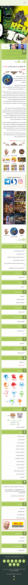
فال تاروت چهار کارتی (20, 452)
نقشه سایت (9, 574)
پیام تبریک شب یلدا (20, 518)
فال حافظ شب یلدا (20, 515)
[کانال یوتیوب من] (14, 564)
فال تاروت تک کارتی (20, 446)
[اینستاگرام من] (12, 561)
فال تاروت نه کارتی (20, 461)
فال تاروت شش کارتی (19, 458)
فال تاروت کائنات (20, 443)
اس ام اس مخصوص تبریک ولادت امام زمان (15, 257)
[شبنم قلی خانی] (6, 47)
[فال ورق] (8, 219)
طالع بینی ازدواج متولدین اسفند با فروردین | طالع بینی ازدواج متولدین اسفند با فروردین (14, 35)
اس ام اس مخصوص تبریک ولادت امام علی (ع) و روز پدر (14, 264)
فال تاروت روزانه (20, 436)
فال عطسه (22, 538)
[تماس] (8, 561)
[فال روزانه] (8, 197)
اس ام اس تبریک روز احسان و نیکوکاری (16, 268)
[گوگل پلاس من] (17, 564)
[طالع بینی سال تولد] (14, 420)
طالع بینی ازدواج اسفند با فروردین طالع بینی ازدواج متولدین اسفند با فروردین (16, 54)
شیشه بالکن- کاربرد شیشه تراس (17, 496)
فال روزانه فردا (21, 550)
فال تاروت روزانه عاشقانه (19, 471)
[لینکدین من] (10, 564)
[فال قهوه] (20, 208)
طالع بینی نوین (21, 541)
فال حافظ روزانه (21, 511)
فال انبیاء (22, 287)
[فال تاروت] (20, 197)
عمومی (17, 240)
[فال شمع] (8, 208)
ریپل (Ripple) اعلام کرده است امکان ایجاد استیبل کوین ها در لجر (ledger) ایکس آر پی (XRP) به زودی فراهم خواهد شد (15, 491)
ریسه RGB (22, 362)
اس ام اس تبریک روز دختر (19, 251)
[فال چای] (20, 219)
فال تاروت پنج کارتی (20, 455)
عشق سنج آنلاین (20, 353)
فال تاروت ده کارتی (20, 465)
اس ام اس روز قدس (20, 254)
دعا (23, 334)
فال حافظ (22, 508)
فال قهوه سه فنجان (20, 299)
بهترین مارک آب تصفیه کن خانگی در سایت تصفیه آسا (13, 486)
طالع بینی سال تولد (20, 427)
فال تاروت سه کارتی (20, 449)
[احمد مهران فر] (22, 47)
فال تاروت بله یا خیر (20, 474)
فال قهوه (22, 296)
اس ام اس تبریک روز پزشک (18, 260)
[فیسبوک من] (15, 561)
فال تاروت (22, 477)
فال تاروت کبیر (21, 439)
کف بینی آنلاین (21, 312)
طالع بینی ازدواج (17, 140)
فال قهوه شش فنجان (20, 302)
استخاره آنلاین (21, 277)
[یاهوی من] (23, 561)
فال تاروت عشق (21, 468)
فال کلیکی (22, 343)
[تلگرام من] (19, 561)
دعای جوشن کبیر (20, 331)
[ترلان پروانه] (14, 47)
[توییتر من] (4, 561)
